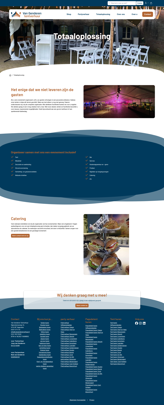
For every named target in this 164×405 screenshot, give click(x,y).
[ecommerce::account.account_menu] (147, 3)
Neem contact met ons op (20, 235)
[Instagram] (140, 323)
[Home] (10, 75)
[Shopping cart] (152, 3)
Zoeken (139, 3)
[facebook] (136, 323)
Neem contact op (82, 305)
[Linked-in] (144, 323)
